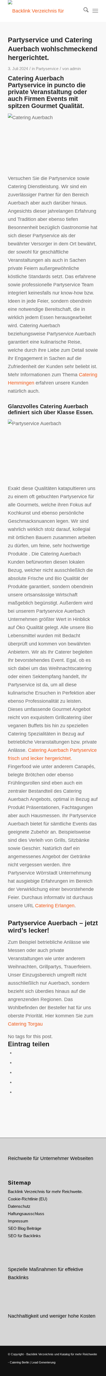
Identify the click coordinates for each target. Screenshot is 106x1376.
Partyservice (47, 69)
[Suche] (83, 11)
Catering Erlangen (54, 905)
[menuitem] (83, 11)
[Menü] (95, 10)
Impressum (18, 1221)
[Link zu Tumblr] (94, 1369)
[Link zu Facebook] (78, 1369)
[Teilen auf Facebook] (16, 1052)
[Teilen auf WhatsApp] (16, 1072)
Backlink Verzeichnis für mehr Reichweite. (45, 1191)
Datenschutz (19, 1206)
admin (75, 69)
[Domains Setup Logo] (44, 11)
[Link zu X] (70, 1369)
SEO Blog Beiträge (24, 1228)
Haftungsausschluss (26, 1213)
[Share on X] (16, 1062)
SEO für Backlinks (24, 1235)
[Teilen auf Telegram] (16, 1092)
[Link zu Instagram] (86, 1369)
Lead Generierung (43, 1362)
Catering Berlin (19, 1362)
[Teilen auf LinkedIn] (16, 1082)
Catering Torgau (25, 1024)
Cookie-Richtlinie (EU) (27, 1199)
